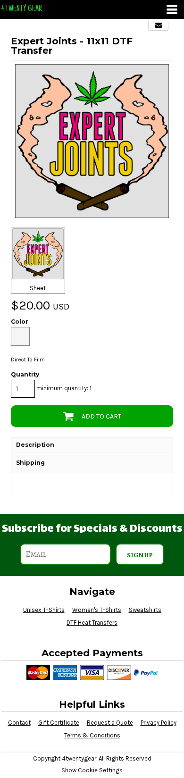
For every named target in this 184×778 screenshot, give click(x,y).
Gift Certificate (58, 722)
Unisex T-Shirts (44, 609)
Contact (19, 722)
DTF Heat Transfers (92, 622)
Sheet (38, 288)
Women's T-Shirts (96, 609)
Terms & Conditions (92, 735)
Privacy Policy (158, 722)
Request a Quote (110, 722)
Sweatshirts (145, 609)
